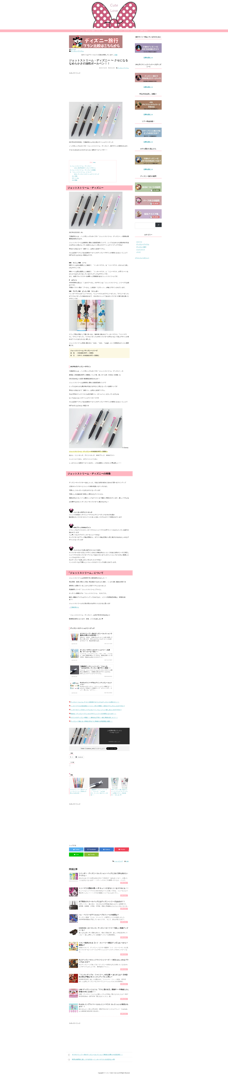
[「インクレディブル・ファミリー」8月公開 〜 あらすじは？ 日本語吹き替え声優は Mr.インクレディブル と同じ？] (73, 978)
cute (127, 861)
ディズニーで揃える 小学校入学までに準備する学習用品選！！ (91, 721)
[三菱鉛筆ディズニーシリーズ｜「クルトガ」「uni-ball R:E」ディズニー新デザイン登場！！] (99, 783)
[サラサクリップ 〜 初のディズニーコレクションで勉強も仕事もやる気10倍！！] (78, 783)
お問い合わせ (144, 30)
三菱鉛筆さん (74, 607)
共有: (75, 176)
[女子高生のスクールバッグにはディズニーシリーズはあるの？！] (73, 905)
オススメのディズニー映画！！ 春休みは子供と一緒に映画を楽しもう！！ (94, 717)
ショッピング (118, 861)
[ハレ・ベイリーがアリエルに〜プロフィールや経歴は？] (73, 918)
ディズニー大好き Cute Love (111, 1073)
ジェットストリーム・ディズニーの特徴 (82, 170)
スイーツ (126, 30)
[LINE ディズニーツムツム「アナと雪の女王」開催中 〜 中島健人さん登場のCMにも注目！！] (73, 993)
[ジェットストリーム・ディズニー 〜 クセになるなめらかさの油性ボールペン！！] (106, 849)
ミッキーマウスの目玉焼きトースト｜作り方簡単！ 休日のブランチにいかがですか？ (97, 706)
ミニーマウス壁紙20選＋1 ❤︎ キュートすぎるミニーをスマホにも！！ (104, 888)
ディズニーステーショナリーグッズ (86, 174)
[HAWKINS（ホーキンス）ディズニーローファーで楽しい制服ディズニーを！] (73, 931)
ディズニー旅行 (90, 30)
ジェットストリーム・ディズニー (80, 166)
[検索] (158, 225)
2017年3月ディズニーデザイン (85, 168)
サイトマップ (134, 30)
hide (94, 162)
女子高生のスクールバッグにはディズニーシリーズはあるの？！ (102, 901)
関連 (74, 180)
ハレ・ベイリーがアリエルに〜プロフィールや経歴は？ (99, 915)
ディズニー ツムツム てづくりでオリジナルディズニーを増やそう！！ (94, 702)
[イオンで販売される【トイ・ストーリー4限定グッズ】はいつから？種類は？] (73, 946)
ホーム (82, 30)
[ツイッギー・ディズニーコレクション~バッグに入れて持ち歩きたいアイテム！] (73, 877)
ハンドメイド (118, 30)
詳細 (115, 55)
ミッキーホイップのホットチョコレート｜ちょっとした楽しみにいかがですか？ (96, 710)
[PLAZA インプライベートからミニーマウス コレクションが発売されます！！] (73, 1008)
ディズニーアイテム (107, 30)
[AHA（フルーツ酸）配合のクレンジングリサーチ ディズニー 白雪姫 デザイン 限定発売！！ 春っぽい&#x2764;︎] (119, 783)
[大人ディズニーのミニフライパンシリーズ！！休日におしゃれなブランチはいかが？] (73, 963)
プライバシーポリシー (142, 258)
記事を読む (124, 883)
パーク (98, 30)
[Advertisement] (99, 86)
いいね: (75, 178)
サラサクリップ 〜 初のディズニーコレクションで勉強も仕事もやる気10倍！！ (78, 791)
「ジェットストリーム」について (80, 172)
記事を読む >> (148, 57)
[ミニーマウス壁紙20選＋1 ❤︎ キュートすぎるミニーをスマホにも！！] (73, 891)
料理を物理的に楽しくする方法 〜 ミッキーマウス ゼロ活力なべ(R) (93, 1059)
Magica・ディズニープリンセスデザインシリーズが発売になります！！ (93, 713)
